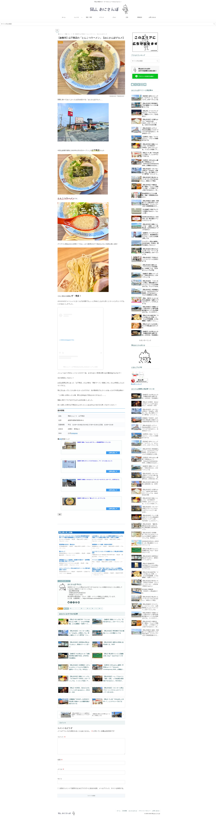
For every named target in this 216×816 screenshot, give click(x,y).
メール (61, 769)
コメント (62, 737)
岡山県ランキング (136, 384)
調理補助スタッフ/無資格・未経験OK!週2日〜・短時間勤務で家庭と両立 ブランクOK (74, 560)
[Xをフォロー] (71, 602)
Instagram (74, 433)
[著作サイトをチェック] (69, 602)
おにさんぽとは (133, 810)
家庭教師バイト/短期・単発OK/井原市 (102, 544)
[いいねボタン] (60, 514)
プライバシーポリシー (145, 810)
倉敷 (90, 608)
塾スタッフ (62, 551)
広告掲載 (124, 810)
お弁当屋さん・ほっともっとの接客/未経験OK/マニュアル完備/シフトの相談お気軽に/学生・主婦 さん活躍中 (107, 536)
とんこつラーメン (76, 608)
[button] (214, 24)
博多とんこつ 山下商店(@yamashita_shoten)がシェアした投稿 (80, 367)
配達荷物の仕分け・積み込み (67, 544)
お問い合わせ (155, 810)
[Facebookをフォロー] (74, 602)
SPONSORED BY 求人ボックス (118, 532)
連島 (60, 439)
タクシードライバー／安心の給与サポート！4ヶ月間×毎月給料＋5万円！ (74, 569)
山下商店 (95, 608)
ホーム (118, 810)
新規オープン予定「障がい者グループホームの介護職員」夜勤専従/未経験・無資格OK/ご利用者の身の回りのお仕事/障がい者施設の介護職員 (107, 570)
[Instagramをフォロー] (76, 602)
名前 (60, 760)
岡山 (101, 608)
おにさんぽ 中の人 (75, 584)
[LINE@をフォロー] (79, 602)
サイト (60, 779)
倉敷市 (66, 608)
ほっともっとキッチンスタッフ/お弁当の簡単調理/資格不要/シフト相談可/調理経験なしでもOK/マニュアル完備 (74, 536)
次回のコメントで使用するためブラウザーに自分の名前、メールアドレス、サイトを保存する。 (92, 788)
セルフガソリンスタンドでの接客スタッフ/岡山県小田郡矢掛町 (107, 552)
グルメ (61, 608)
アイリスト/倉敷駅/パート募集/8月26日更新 (103, 559)
